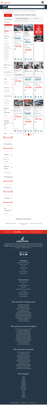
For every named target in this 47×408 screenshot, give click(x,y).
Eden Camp (23, 387)
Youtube (26, 255)
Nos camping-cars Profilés (23, 307)
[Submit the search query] (4, 41)
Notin (23, 391)
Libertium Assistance (23, 281)
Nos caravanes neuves (23, 353)
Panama (23, 393)
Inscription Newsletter (23, 271)
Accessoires (23, 291)
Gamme (6, 87)
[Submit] (43, 7)
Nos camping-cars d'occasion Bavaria (23, 312)
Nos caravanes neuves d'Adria (23, 361)
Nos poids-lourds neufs (23, 319)
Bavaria (23, 379)
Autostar (23, 378)
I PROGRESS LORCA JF (28, 72)
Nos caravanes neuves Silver (23, 359)
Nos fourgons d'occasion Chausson (23, 338)
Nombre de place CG (6, 123)
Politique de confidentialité (14, 402)
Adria (23, 376)
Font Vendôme (23, 388)
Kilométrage (8, 177)
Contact (23, 270)
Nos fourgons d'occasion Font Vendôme (23, 340)
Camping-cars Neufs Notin (10, 223)
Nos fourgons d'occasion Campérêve (23, 336)
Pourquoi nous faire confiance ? (23, 262)
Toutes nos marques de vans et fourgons (23, 329)
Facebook (21, 254)
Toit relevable (7, 210)
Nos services (23, 266)
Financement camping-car (23, 292)
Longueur (7, 198)
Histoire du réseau (23, 268)
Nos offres (7, 72)
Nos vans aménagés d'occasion (23, 344)
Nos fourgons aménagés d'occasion (23, 331)
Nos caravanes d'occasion (23, 363)
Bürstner (23, 382)
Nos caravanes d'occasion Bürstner (23, 364)
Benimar (23, 380)
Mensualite (7, 144)
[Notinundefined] (18, 27)
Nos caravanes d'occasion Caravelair (23, 365)
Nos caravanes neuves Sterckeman (23, 360)
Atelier (23, 283)
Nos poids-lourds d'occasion (23, 321)
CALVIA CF (18, 70)
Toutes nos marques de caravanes (23, 352)
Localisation (7, 19)
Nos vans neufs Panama (23, 342)
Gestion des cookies (32, 402)
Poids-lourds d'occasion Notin (36, 223)
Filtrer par (7, 65)
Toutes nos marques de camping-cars (23, 308)
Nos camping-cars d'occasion (23, 311)
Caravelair (23, 383)
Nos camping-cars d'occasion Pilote (23, 318)
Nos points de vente (23, 264)
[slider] (3, 137)
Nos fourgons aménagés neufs (23, 330)
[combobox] (26, 7)
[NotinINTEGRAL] (28, 27)
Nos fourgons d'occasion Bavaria (23, 333)
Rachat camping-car (23, 294)
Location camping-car (23, 296)
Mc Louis (23, 390)
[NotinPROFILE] (18, 103)
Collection (7, 187)
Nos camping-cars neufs (23, 310)
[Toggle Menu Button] (42, 2)
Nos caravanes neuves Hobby (23, 357)
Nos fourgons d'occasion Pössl (23, 341)
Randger (23, 395)
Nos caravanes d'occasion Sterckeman (23, 368)
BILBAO (17, 107)
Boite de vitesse (6, 167)
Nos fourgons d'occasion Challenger (23, 337)
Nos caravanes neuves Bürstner (23, 355)
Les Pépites (16, 25)
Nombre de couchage (7, 110)
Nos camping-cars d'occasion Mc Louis (23, 317)
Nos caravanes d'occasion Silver (23, 367)
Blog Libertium (23, 273)
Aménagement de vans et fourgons (23, 289)
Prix (5, 133)
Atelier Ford (23, 287)
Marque (6, 154)
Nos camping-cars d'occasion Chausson (23, 315)
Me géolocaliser (8, 25)
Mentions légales (24, 402)
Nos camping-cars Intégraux (23, 306)
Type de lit (7, 96)
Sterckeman (23, 397)
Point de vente (6, 37)
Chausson (23, 386)
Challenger (23, 384)
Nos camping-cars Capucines (23, 304)
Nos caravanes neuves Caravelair (23, 356)
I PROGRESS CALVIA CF (26, 34)
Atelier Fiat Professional (23, 285)
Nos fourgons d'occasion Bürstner (23, 334)
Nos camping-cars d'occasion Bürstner (23, 314)
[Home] (6, 2)
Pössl (23, 394)
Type (5, 79)
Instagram (23, 254)
